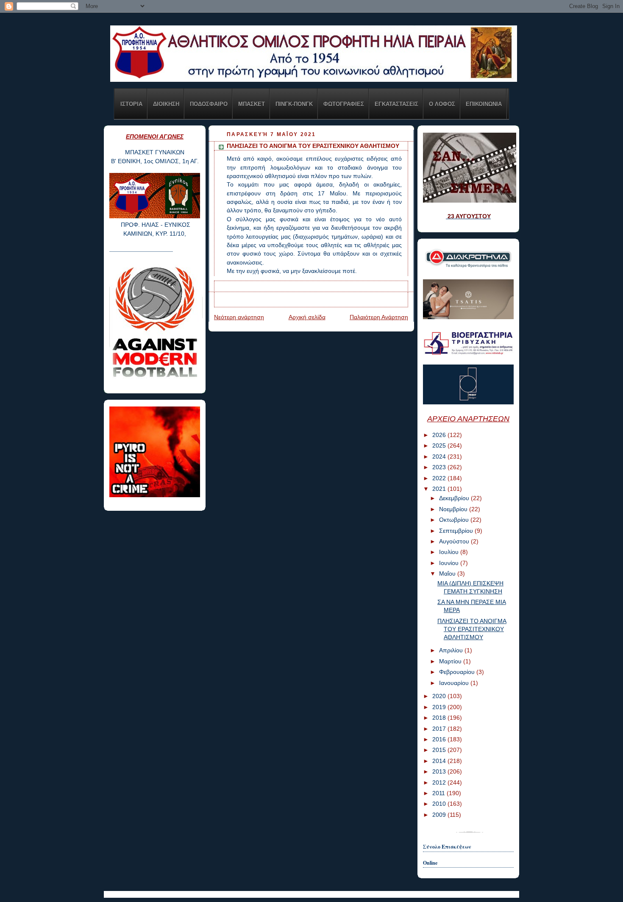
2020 (440, 696)
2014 (440, 761)
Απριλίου (451, 650)
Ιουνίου (449, 563)
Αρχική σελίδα (307, 317)
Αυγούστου (455, 541)
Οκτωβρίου (454, 520)
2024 (440, 457)
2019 (440, 707)
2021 (440, 489)
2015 (440, 750)
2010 (440, 804)
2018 (440, 718)
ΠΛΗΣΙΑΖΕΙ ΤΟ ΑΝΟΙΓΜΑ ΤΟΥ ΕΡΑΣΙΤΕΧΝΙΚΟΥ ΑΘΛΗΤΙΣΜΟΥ (471, 629)
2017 (440, 729)
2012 (440, 783)
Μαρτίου (451, 661)
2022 (440, 478)
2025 (440, 446)
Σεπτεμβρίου (457, 531)
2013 (440, 771)
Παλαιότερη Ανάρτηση (379, 317)
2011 (439, 793)
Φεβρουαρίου (457, 672)
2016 (440, 739)
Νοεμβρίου (454, 509)
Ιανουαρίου (454, 683)
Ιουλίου (449, 552)
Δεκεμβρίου (455, 498)
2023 (440, 467)
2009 (440, 815)
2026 (440, 435)
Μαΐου (448, 574)
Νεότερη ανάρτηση (239, 317)
